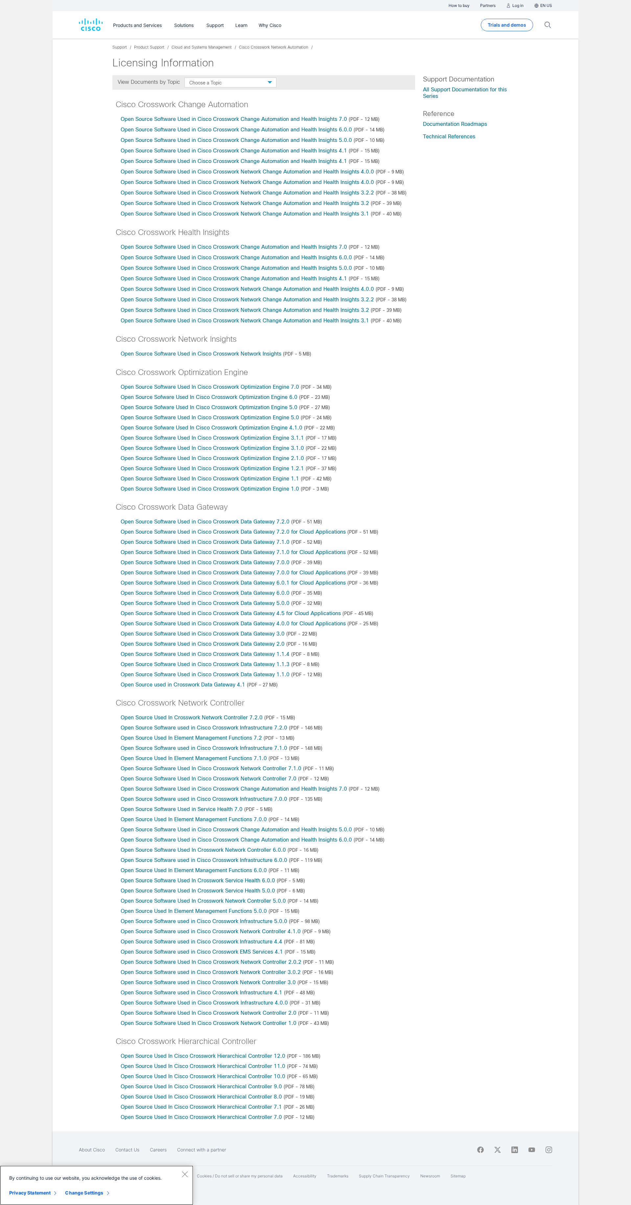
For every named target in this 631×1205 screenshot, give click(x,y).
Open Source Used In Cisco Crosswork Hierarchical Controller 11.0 (203, 1066)
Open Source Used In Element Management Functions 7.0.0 (194, 819)
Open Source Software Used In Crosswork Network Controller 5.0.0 (203, 901)
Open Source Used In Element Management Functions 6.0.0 (194, 870)
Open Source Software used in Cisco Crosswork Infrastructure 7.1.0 (204, 748)
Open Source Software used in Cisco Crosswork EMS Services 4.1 (202, 952)
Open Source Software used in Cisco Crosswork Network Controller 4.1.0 (211, 931)
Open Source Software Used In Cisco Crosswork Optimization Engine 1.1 (210, 478)
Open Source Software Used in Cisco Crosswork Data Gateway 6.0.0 (205, 593)
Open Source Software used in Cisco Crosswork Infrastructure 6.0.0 (204, 860)
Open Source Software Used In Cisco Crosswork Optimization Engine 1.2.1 (212, 468)
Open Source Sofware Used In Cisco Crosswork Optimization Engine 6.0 (209, 397)
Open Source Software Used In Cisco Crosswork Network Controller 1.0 (208, 1023)
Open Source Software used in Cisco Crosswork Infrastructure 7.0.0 (204, 799)
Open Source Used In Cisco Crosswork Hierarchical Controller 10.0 (203, 1076)
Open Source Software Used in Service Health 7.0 (182, 809)
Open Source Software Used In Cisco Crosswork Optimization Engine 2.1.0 (212, 458)
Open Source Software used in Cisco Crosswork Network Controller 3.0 (208, 982)
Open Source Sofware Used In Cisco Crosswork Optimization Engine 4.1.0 (211, 427)
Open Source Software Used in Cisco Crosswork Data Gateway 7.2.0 (205, 521)
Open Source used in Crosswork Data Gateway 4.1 (183, 684)
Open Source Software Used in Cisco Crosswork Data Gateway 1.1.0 (205, 674)
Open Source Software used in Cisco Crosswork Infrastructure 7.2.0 (204, 727)
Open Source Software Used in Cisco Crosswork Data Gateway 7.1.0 (205, 542)
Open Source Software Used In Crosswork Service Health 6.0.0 (198, 880)
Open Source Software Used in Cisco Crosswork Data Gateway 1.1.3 (205, 664)
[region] (96, 1185)
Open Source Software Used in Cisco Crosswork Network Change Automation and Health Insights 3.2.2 (247, 193)
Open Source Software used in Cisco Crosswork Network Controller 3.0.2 (211, 972)
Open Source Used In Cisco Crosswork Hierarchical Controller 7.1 (201, 1107)
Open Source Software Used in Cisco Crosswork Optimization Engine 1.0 (210, 489)
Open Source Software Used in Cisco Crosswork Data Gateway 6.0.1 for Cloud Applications (233, 583)
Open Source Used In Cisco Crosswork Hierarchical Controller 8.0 (201, 1097)
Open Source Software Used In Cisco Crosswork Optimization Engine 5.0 (210, 417)
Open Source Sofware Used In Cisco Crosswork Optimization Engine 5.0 (209, 407)
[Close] (184, 1174)
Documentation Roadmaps (455, 124)
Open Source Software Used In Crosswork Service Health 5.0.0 (198, 890)
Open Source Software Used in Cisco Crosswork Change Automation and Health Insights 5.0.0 (236, 140)
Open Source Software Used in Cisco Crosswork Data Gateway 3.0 (203, 634)
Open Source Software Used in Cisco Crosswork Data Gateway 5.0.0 (205, 603)
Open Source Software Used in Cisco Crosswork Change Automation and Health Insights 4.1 (234, 150)
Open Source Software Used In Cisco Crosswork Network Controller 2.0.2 (211, 962)
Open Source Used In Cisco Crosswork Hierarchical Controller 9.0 (201, 1086)
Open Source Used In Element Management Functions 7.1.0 (194, 758)
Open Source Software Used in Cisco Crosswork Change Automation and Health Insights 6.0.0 (236, 129)
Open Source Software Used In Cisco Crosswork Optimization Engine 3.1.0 (212, 448)
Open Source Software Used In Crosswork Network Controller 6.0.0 (203, 850)
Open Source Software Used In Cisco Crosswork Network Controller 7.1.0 (211, 768)
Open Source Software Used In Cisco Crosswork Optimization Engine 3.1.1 (212, 438)
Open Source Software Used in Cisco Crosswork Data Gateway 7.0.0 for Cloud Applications (233, 572)
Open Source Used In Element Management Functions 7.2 (191, 738)
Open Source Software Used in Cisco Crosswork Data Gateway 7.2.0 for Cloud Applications (233, 532)
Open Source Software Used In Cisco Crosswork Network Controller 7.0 (208, 778)
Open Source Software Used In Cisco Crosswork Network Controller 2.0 (208, 1013)
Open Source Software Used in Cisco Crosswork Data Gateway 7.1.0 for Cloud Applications (233, 552)
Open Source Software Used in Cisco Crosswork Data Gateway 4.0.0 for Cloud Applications (233, 623)
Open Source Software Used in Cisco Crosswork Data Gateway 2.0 (203, 644)
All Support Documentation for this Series (465, 93)
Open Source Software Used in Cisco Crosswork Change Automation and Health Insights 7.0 (234, 119)
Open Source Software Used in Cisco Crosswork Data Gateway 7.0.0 (205, 562)
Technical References (449, 136)
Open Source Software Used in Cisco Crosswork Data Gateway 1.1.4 (205, 654)
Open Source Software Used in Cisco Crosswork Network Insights (201, 354)
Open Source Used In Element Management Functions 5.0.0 (194, 911)
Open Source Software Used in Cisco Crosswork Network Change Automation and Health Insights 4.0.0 (247, 171)
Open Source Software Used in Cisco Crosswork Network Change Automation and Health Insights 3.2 (245, 203)
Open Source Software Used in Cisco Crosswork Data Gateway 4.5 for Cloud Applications (231, 613)
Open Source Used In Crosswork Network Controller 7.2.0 (192, 717)
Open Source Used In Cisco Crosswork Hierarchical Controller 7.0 (201, 1117)
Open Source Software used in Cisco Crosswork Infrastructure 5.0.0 (204, 921)
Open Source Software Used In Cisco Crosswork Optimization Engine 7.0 (210, 387)
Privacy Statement (30, 1192)
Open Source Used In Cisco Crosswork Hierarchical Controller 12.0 (203, 1056)
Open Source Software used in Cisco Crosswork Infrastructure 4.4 (201, 941)
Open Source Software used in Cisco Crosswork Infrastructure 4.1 (201, 992)
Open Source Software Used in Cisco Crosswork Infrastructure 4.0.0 (204, 1003)
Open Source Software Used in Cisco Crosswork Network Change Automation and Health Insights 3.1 (245, 214)
